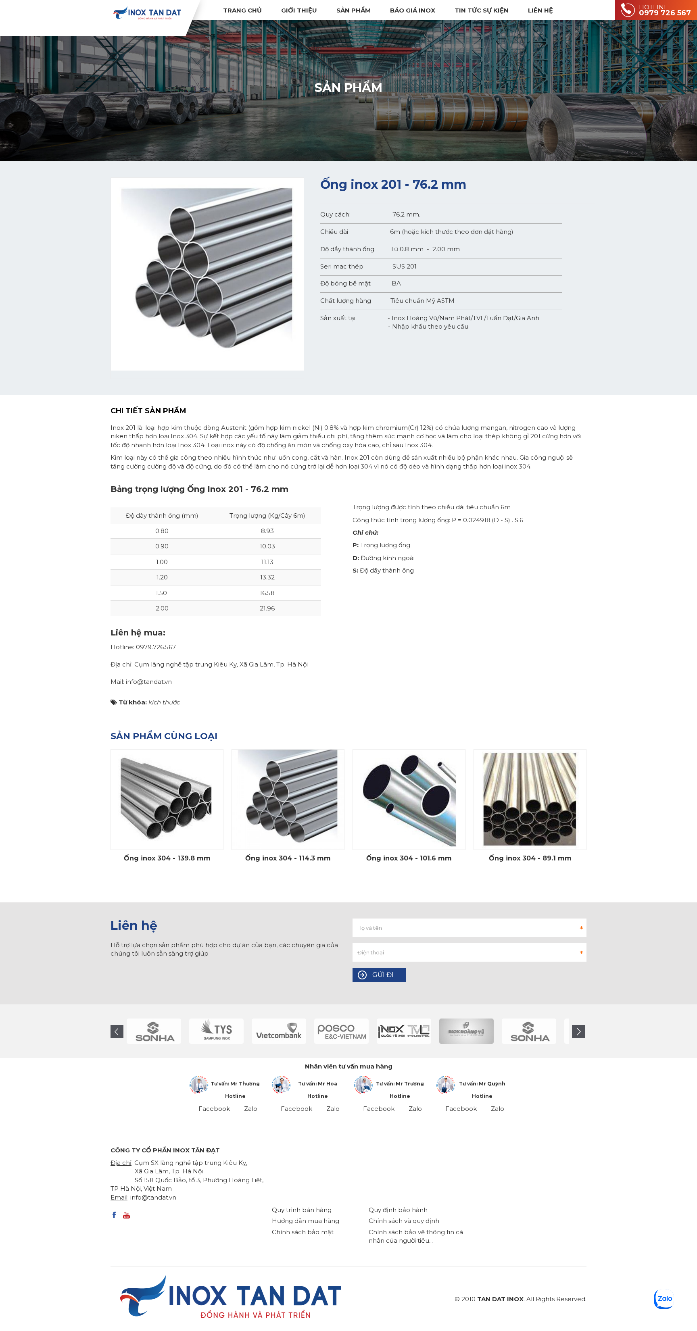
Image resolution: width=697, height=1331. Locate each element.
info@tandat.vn (153, 1197)
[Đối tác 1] (409, 1031)
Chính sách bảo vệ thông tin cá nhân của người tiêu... (416, 1236)
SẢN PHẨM (353, 10)
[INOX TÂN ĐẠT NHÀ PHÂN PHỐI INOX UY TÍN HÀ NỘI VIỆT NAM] (147, 13)
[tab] (154, 411)
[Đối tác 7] (346, 1031)
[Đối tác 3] (471, 1031)
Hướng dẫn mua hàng (305, 1221)
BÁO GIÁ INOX (412, 10)
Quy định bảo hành (398, 1210)
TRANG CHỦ (242, 10)
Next (578, 1031)
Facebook (214, 1108)
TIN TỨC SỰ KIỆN (482, 10)
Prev (117, 1031)
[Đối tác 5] (221, 1031)
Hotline (235, 1096)
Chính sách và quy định (404, 1221)
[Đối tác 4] (159, 1031)
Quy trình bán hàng (302, 1210)
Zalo (250, 1108)
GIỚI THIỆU (299, 10)
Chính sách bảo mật (303, 1232)
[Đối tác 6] (284, 1031)
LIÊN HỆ (540, 10)
